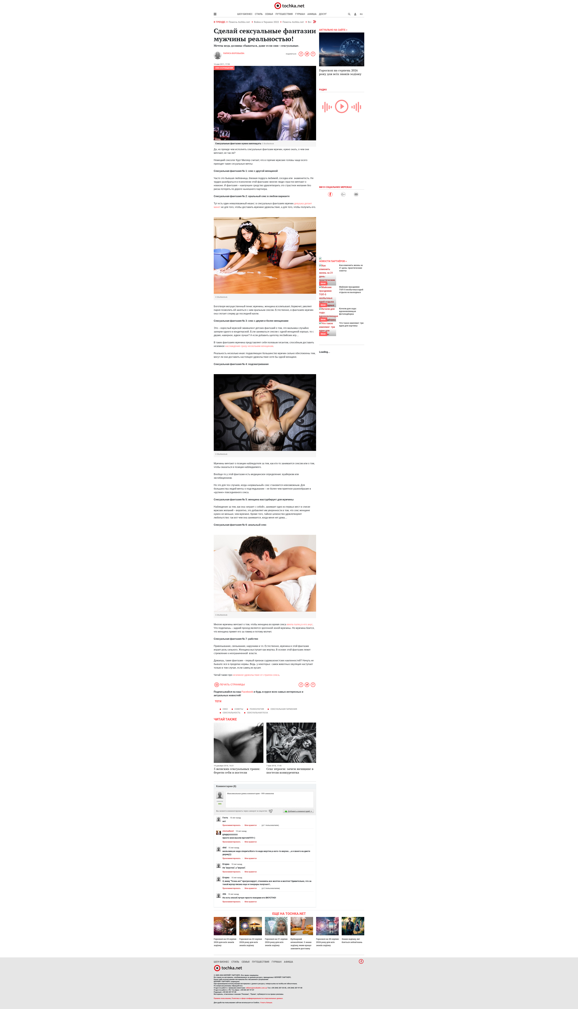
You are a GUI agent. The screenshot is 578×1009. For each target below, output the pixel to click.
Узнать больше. (266, 1003)
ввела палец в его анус (300, 624)
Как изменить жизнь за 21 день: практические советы (351, 268)
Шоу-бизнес (244, 14)
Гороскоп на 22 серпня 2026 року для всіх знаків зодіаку (250, 942)
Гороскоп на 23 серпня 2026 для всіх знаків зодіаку (225, 942)
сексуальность (231, 712)
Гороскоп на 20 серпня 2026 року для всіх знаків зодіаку (327, 942)
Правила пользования (222, 998)
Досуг (323, 14)
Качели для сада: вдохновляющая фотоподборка (348, 311)
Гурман (300, 14)
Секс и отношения (224, 68)
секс (225, 709)
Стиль (259, 14)
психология (257, 709)
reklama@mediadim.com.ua (256, 988)
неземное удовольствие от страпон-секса (256, 675)
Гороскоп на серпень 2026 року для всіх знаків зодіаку (340, 72)
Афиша (312, 14)
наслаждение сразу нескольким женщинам (249, 346)
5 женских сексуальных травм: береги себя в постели (237, 770)
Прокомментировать (231, 825)
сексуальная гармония (283, 709)
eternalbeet (228, 831)
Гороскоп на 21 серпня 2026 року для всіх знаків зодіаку (276, 942)
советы (239, 709)
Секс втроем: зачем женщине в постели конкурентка (289, 770)
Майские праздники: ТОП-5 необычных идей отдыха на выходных (351, 290)
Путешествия (284, 14)
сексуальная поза (257, 712)
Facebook (247, 692)
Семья (269, 14)
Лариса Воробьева (233, 53)
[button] (355, 14)
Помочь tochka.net (239, 22)
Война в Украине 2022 (266, 22)
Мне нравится (251, 825)
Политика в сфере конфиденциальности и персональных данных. (257, 998)
